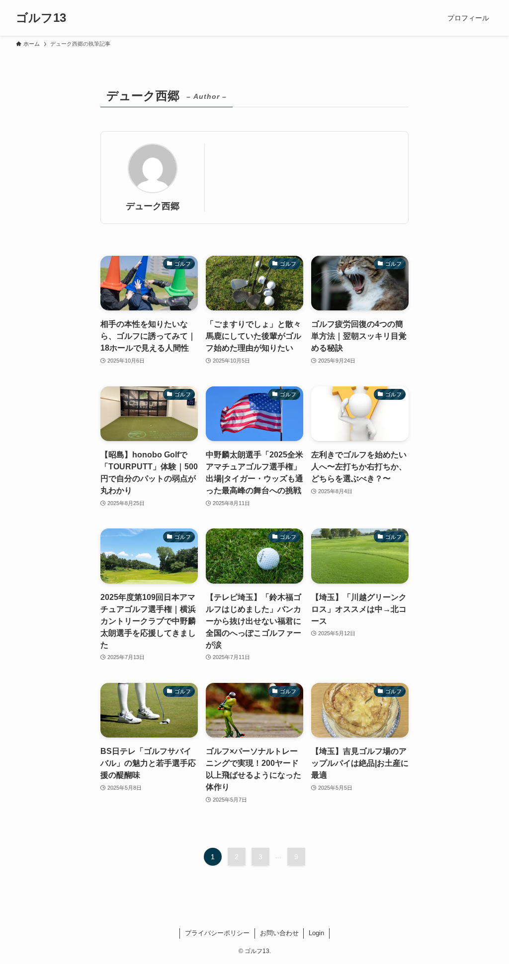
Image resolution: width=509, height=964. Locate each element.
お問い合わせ (279, 933)
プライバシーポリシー (217, 933)
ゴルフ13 (41, 18)
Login (316, 933)
